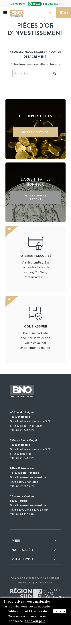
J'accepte (59, 611)
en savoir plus (35, 621)
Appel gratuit (19, 3)
